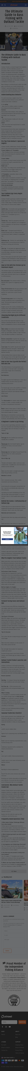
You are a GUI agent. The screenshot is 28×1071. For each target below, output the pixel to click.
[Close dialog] (26, 527)
